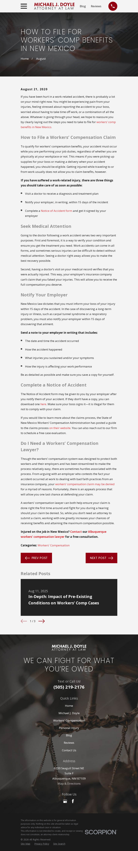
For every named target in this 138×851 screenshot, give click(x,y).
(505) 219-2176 (69, 687)
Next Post (98, 558)
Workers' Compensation (54, 545)
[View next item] (41, 621)
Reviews (96, 6)
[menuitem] (25, 844)
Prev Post (40, 558)
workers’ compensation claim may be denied (85, 484)
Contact (76, 532)
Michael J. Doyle (69, 713)
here (43, 404)
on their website (60, 428)
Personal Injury (69, 728)
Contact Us (69, 750)
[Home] (54, 6)
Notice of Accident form (56, 211)
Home (69, 706)
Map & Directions (69, 783)
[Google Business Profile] (65, 801)
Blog (83, 6)
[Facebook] (73, 801)
